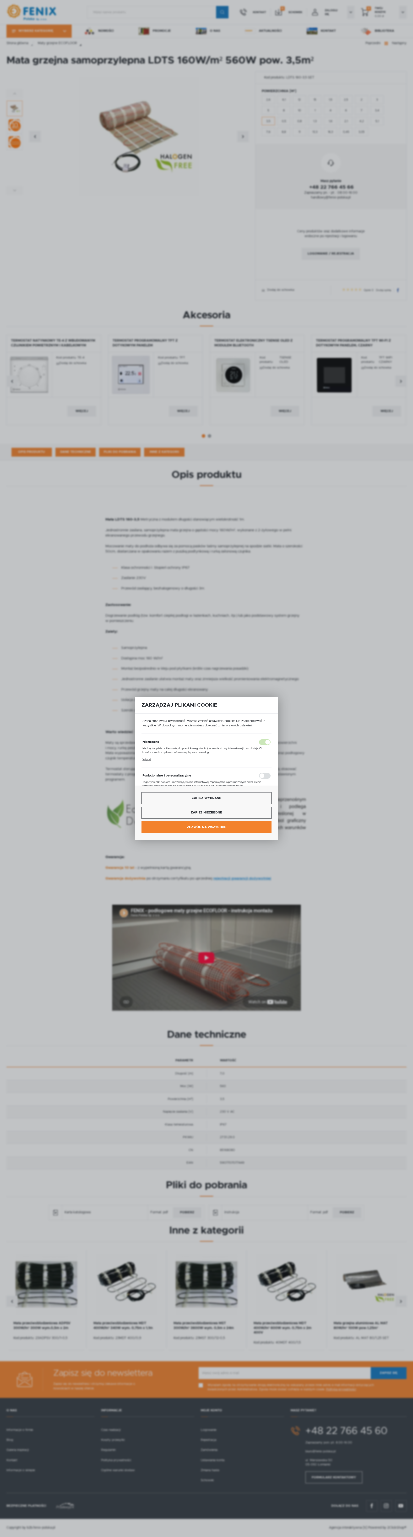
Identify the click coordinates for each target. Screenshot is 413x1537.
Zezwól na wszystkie (206, 827)
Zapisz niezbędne (206, 812)
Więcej (146, 759)
